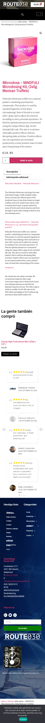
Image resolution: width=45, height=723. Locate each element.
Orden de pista (11, 517)
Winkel (10, 701)
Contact (8, 525)
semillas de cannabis (29, 526)
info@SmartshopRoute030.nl (16, 581)
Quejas (8, 532)
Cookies (9, 521)
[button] (40, 33)
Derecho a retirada (12, 529)
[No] (41, 714)
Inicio (3, 22)
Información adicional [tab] (17, 177)
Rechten (9, 536)
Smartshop (29, 516)
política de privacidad (9, 541)
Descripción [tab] (12, 171)
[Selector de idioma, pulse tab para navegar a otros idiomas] (39, 14)
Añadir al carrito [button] (10, 354)
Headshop (29, 531)
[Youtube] (10, 615)
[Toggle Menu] (5, 14)
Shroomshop (12, 22)
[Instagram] (15, 615)
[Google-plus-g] (5, 615)
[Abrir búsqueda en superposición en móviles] (22, 14)
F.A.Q (8, 549)
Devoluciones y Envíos (11, 545)
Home (28, 512)
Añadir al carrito (26, 160)
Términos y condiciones (10, 513)
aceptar (23, 719)
